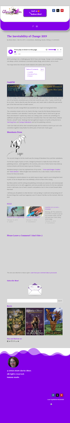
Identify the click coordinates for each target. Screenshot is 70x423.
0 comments (55, 40)
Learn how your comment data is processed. (43, 273)
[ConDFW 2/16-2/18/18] (34, 211)
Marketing (38, 40)
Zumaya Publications (25, 122)
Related (30, 76)
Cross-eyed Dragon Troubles (51, 169)
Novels (43, 40)
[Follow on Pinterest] (62, 10)
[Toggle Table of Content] (41, 69)
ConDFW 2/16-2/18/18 (32, 217)
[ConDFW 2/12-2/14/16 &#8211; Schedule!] (54, 215)
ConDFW (30, 72)
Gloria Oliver (12, 40)
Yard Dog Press (11, 122)
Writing (48, 40)
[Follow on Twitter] (57, 10)
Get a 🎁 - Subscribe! (36, 12)
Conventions (30, 40)
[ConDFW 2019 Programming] (15, 211)
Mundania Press (32, 74)
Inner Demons (14, 171)
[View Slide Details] (16, 321)
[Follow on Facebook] (53, 10)
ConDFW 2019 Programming (15, 217)
